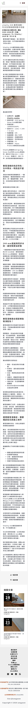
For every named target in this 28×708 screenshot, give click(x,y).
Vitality (18, 34)
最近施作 (14, 650)
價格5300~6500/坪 (11, 31)
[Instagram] (8, 674)
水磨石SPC (14, 654)
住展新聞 (14, 652)
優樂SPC (14, 669)
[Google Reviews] (20, 674)
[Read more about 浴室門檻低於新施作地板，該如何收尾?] (14, 625)
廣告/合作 (14, 667)
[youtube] (12, 674)
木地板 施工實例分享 (9, 30)
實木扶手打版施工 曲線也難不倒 (13, 609)
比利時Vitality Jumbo (13, 117)
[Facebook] (16, 674)
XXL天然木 (14, 671)
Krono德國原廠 (14, 665)
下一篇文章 (14, 580)
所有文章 (14, 656)
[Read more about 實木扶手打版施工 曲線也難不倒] (14, 600)
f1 (13, 34)
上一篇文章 (14, 575)
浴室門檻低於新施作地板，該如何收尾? (14, 634)
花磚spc (14, 663)
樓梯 (14, 660)
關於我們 (14, 658)
